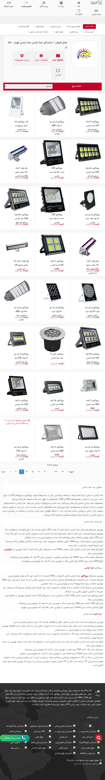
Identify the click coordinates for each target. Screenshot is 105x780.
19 (62, 471)
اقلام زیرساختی (23, 26)
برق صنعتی (73, 32)
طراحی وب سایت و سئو (81, 764)
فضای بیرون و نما (73, 26)
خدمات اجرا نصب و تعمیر (38, 32)
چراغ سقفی (39, 26)
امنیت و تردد (89, 32)
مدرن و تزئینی (55, 26)
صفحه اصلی (89, 26)
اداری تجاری (59, 32)
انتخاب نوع (76, 86)
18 (56, 471)
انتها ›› (71, 471)
